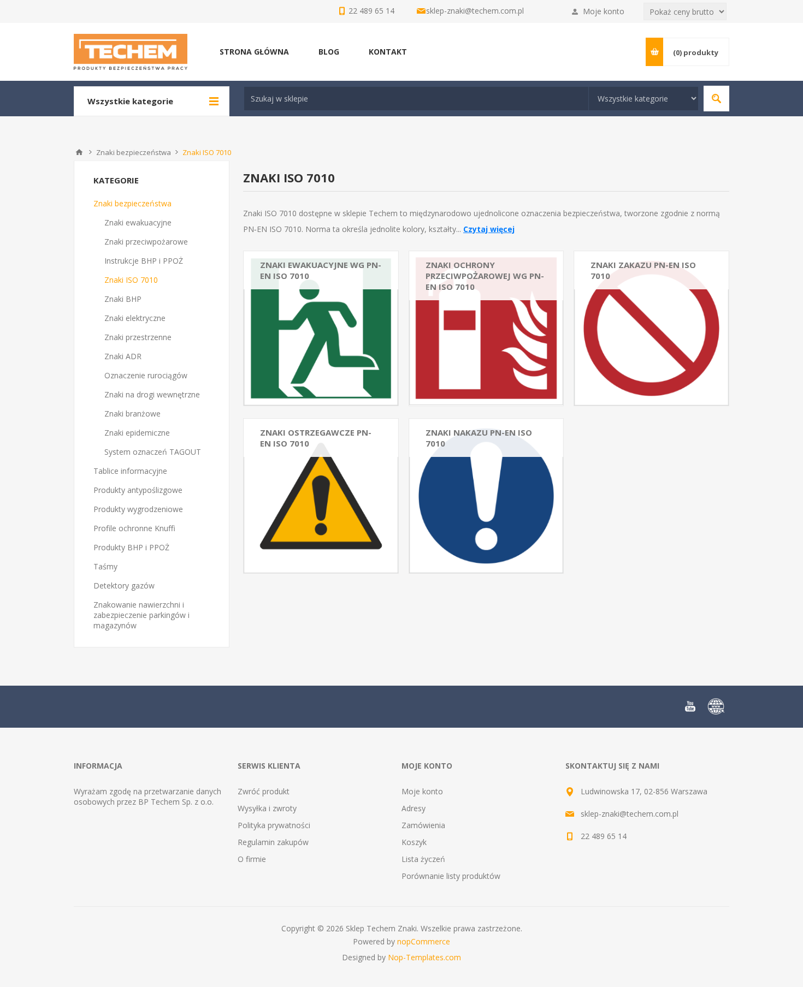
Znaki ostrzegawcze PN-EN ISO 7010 (315, 438)
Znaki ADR (122, 356)
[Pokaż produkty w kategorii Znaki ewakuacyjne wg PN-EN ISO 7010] (321, 328)
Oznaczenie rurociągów (145, 375)
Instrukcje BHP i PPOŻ (143, 260)
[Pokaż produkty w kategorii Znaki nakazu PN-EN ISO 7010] (486, 496)
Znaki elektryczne (135, 318)
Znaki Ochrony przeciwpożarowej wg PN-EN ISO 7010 (485, 275)
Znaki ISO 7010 (131, 280)
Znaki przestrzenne (138, 337)
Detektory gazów (124, 585)
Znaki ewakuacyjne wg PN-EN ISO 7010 (320, 270)
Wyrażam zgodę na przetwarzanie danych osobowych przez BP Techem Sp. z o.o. (147, 796)
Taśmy (105, 566)
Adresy (414, 808)
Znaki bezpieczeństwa (132, 203)
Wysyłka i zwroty (267, 808)
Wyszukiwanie (716, 98)
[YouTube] (690, 706)
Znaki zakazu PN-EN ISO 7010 (643, 270)
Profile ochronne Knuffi (134, 528)
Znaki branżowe (132, 413)
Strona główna (79, 152)
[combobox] (416, 98)
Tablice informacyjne (130, 471)
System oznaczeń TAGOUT (152, 452)
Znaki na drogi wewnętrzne (152, 394)
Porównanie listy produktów (451, 876)
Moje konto (603, 11)
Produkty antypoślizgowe (137, 490)
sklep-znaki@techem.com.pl (475, 10)
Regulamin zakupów (273, 842)
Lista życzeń (423, 859)
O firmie (252, 859)
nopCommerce (423, 941)
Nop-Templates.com (424, 957)
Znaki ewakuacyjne (138, 222)
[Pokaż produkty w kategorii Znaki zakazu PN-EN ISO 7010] (651, 328)
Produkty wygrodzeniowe (138, 509)
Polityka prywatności (274, 825)
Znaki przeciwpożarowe (146, 241)
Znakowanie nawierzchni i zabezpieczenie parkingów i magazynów (141, 615)
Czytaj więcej (489, 229)
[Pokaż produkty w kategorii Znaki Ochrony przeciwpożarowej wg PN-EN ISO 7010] (486, 328)
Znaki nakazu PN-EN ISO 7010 (479, 438)
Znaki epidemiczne (137, 432)
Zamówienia (423, 825)
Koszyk (414, 842)
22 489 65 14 (604, 836)
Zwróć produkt (264, 791)
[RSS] (716, 706)
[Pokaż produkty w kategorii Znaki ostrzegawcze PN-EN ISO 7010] (321, 496)
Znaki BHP (122, 299)
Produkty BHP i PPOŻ (131, 547)
